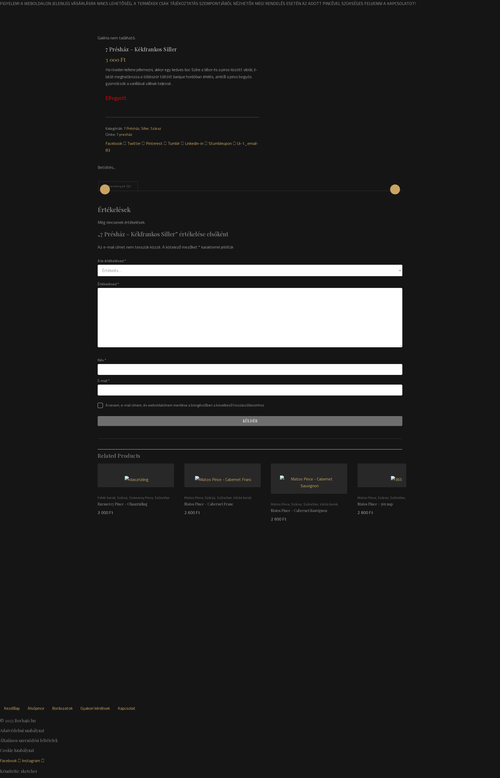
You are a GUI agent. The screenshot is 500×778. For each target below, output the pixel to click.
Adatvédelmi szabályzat (22, 730)
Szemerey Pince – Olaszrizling (122, 504)
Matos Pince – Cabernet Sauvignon (299, 510)
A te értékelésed (112, 260)
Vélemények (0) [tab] (118, 186)
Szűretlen (162, 497)
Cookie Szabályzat (17, 750)
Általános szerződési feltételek (29, 740)
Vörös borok (242, 497)
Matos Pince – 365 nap (375, 504)
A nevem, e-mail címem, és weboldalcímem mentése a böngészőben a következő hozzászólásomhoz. (185, 405)
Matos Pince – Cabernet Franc (208, 504)
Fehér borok (106, 497)
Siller (145, 128)
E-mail (104, 380)
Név (102, 360)
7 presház (124, 134)
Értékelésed (108, 284)
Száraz (156, 128)
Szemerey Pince (141, 497)
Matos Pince (193, 497)
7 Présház (132, 128)
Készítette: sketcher (19, 771)
